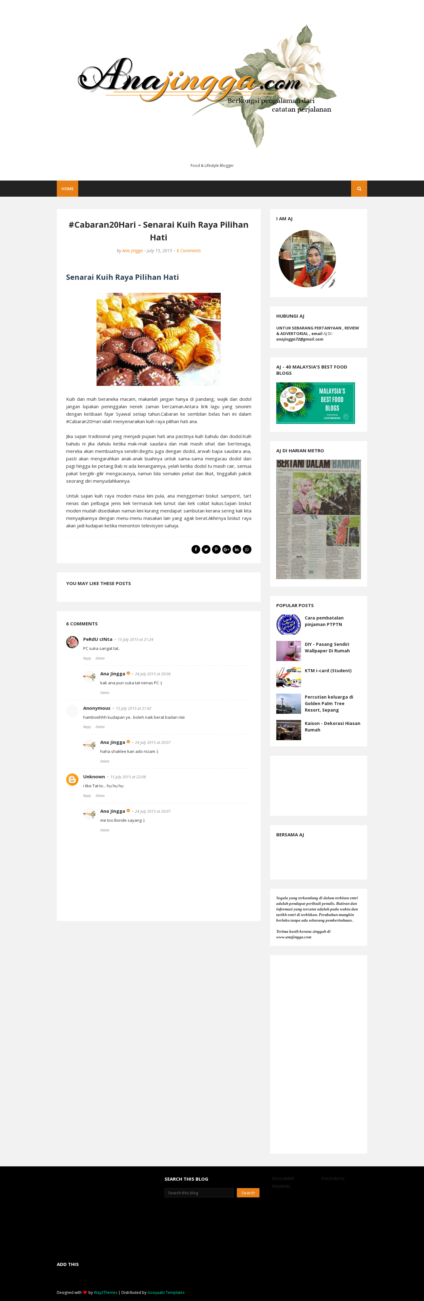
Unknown (94, 776)
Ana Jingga (132, 250)
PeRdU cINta (97, 639)
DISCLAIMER (283, 1178)
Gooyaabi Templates (165, 1292)
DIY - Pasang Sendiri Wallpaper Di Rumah (327, 647)
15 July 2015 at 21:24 (135, 639)
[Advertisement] (318, 1054)
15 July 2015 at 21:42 (133, 708)
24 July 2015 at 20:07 (153, 742)
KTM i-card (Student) (328, 670)
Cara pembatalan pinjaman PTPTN (324, 621)
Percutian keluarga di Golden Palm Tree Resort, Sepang (329, 703)
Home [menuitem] (67, 188)
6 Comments (189, 250)
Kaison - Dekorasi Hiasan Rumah (332, 726)
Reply (87, 658)
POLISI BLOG (333, 1178)
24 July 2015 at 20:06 (153, 674)
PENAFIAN (281, 1186)
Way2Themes (105, 1292)
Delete (100, 658)
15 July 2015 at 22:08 (128, 777)
